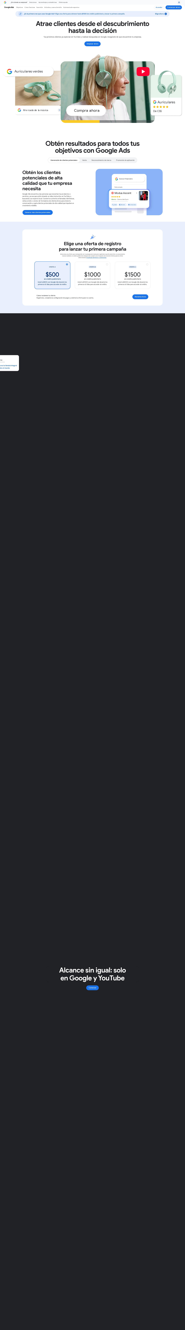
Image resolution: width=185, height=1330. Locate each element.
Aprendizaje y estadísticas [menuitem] (48, 2)
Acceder (159, 7)
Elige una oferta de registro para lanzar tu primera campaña (92, 246)
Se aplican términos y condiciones (96, 257)
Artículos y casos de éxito (53, 7)
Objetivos (19, 7)
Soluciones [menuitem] (33, 2)
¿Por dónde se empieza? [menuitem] (19, 2)
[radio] (52, 275)
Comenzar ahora (173, 7)
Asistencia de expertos (71, 7)
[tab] (64, 160)
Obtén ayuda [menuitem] (63, 2)
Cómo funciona (29, 7)
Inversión (39, 7)
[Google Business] (5, 2)
